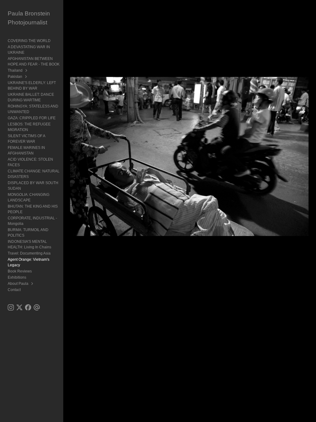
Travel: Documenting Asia (29, 253)
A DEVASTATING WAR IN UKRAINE (29, 50)
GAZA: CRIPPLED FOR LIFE (32, 118)
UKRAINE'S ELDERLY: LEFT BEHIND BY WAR (32, 86)
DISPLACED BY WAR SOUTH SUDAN (33, 186)
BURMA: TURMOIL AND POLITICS (28, 233)
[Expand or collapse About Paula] (32, 283)
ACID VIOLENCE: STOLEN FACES (30, 162)
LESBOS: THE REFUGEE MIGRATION (29, 127)
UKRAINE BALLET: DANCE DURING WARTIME (31, 97)
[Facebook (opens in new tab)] (28, 307)
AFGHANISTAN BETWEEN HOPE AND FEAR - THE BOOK (34, 61)
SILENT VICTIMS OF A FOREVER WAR (26, 139)
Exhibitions (17, 277)
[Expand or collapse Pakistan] (26, 76)
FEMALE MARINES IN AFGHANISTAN (26, 150)
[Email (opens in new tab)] (37, 307)
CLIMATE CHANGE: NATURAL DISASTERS (34, 174)
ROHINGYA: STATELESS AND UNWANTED (33, 109)
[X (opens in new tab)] (19, 307)
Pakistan (15, 76)
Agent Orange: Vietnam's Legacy (28, 262)
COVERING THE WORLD (29, 41)
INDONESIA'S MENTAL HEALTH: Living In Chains (29, 244)
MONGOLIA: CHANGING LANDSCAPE (28, 197)
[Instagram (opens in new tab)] (11, 307)
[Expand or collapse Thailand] (27, 70)
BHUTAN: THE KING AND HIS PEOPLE (33, 209)
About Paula (18, 283)
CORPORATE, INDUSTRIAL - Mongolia (32, 221)
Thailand (15, 70)
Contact (14, 290)
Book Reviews (20, 271)
